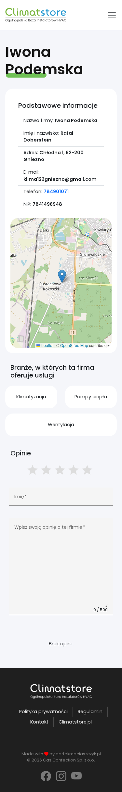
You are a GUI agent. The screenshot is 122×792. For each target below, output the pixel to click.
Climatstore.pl (75, 722)
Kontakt (39, 722)
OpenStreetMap (74, 345)
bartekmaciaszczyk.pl (78, 754)
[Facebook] (46, 776)
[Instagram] (61, 776)
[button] (62, 276)
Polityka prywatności (43, 711)
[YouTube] (76, 776)
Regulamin (90, 711)
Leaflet (46, 345)
